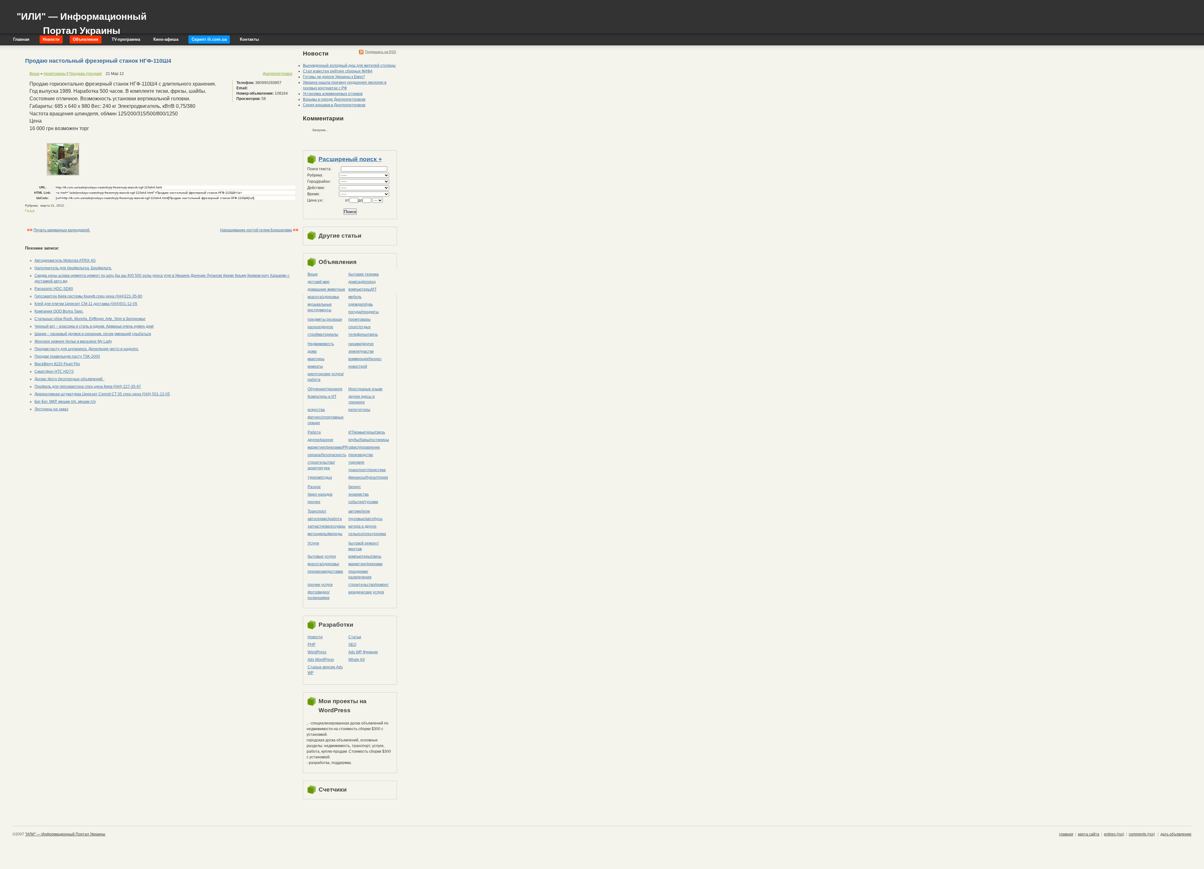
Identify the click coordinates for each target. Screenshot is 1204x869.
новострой (357, 366)
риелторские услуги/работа (326, 377)
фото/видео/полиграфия (319, 595)
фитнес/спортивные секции (326, 420)
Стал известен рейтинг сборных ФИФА (337, 71)
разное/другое (320, 327)
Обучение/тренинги (325, 389)
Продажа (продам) (85, 74)
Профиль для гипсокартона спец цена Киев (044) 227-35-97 (87, 386)
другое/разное (320, 440)
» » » (30, 210)
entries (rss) (1114, 834)
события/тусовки (363, 502)
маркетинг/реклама (365, 564)
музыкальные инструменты (320, 307)
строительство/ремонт (368, 584)
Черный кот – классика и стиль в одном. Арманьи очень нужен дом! (94, 326)
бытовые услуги (322, 556)
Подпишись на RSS (380, 52)
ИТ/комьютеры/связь (366, 432)
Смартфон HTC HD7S (54, 371)
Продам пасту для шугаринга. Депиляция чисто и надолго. (86, 349)
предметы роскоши (325, 319)
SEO (352, 644)
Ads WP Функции (363, 652)
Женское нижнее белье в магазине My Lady (73, 341)
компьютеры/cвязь (364, 556)
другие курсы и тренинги (361, 399)
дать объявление (1175, 834)
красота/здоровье (323, 297)
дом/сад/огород (362, 282)
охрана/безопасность (327, 455)
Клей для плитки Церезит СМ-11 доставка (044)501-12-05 (85, 304)
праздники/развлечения (360, 574)
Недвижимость (321, 344)
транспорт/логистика (367, 470)
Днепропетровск (277, 74)
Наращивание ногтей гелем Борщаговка (256, 230)
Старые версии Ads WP (325, 670)
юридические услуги (366, 592)
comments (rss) (1142, 834)
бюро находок (320, 494)
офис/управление (364, 447)
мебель (355, 297)
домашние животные (326, 289)
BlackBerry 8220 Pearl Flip (57, 364)
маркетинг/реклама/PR (328, 447)
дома (312, 351)
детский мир (319, 282)
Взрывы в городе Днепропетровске (334, 99)
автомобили (359, 511)
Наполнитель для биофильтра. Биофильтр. (73, 268)
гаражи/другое (361, 344)
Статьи (354, 637)
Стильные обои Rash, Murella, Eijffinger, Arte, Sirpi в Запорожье (89, 319)
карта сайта (1088, 834)
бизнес (354, 487)
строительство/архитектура (321, 465)
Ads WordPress (321, 659)
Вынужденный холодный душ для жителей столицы (349, 65)
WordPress (317, 652)
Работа (314, 432)
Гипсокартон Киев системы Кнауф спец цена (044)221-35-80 (88, 296)
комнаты (315, 366)
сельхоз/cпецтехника (367, 534)
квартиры (316, 359)
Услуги (313, 543)
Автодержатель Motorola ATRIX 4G (65, 260)
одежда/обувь (360, 304)
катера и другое (362, 526)
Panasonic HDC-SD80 (53, 289)
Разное (314, 487)
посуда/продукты (363, 312)
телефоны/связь (363, 334)
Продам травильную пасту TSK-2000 (67, 356)
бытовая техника (363, 274)
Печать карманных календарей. (62, 230)
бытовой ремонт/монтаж (363, 546)
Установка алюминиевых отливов (332, 94)
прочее (314, 502)
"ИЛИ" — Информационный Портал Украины (81, 20)
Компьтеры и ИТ (322, 396)
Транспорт (317, 511)
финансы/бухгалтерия (368, 477)
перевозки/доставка (325, 571)
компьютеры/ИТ (362, 289)
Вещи (34, 74)
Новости (315, 637)
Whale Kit (356, 659)
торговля (356, 462)
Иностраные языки (365, 389)
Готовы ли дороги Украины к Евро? (334, 77)
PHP (311, 644)
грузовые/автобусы (365, 519)
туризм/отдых (320, 477)
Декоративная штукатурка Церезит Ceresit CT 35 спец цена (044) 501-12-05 (102, 394)
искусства (316, 410)
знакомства (358, 494)
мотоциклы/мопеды (325, 534)
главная (1066, 834)
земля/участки (361, 351)
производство (360, 455)
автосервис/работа (325, 519)
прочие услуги (320, 584)
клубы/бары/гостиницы (368, 440)
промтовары (55, 74)
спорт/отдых (359, 327)
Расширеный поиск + (350, 159)
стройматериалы (323, 334)
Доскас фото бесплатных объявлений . (69, 379)
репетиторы (359, 410)
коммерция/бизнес (365, 359)
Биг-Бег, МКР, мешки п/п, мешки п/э (65, 401)
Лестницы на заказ (51, 409)
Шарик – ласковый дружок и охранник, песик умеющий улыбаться (92, 334)
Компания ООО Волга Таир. (58, 311)
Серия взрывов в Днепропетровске (334, 105)
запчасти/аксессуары (327, 526)
